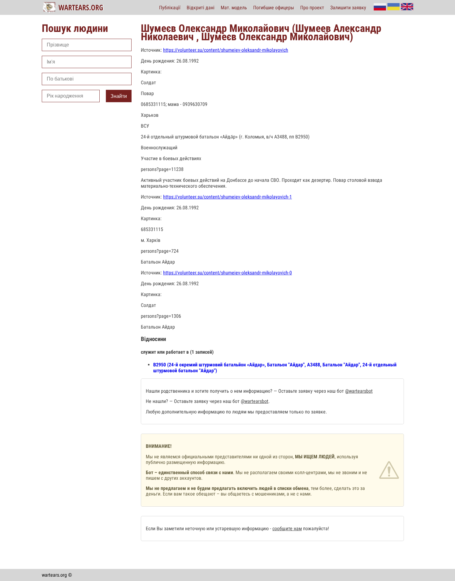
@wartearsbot (359, 391)
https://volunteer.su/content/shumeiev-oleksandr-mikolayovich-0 (227, 273)
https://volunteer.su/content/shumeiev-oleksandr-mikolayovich (225, 50)
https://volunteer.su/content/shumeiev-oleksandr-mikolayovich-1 (227, 197)
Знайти (118, 96)
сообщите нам (287, 528)
